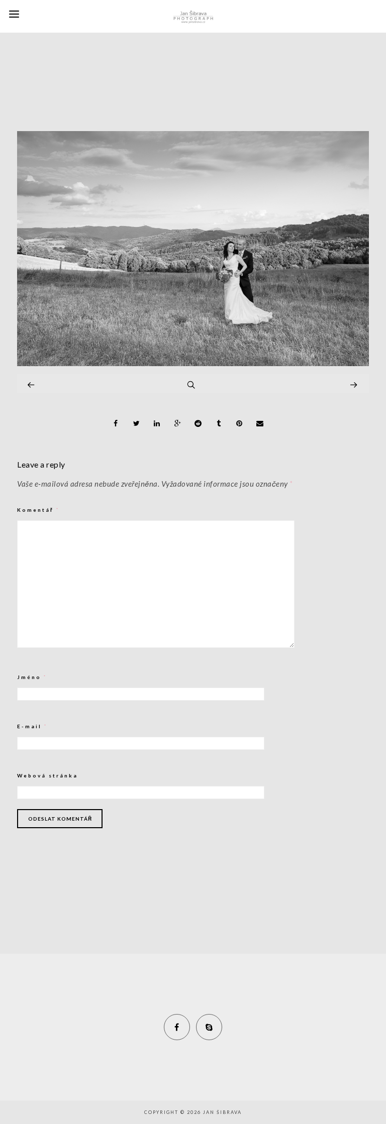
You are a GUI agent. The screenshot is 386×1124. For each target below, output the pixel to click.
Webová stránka (47, 775)
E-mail (32, 726)
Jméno (32, 677)
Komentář (38, 510)
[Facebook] (176, 1027)
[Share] (116, 423)
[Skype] (209, 1027)
